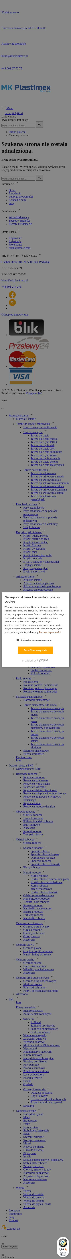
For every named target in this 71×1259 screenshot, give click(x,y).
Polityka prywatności (50, 632)
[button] (35, 640)
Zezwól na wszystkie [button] (35, 650)
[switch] (63, 1254)
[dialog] (35, 629)
